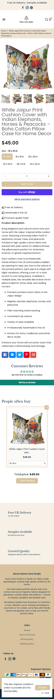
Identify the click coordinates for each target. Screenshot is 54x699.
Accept (42, 687)
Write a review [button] (27, 382)
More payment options (27, 199)
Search (27, 630)
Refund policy (27, 639)
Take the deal (27, 480)
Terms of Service (27, 635)
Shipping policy (27, 643)
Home (3, 31)
